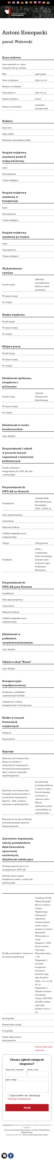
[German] (22, 2)
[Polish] (35, 2)
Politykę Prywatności (19, 1098)
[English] (13, 2)
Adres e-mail (32, 1070)
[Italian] (26, 2)
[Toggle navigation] (45, 12)
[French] (17, 2)
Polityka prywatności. (14, 1135)
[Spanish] (43, 2)
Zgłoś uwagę (10, 1080)
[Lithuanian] (30, 2)
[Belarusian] (9, 2)
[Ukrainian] (48, 2)
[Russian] (39, 2)
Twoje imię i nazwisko (14, 1070)
